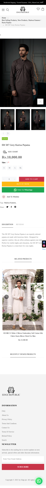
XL (21, 168)
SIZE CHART (13, 152)
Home (4, 18)
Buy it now (23, 184)
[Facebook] (11, 207)
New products (23, 20)
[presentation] (3, 133)
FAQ (3, 411)
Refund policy (7, 436)
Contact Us (5, 428)
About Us (5, 415)
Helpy (44, 249)
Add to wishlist (13, 197)
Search (4, 440)
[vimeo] (15, 207)
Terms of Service (8, 432)
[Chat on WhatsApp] (39, 481)
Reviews (20, 224)
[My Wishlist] (38, 10)
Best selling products (9, 20)
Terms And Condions (9, 423)
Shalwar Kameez (10, 203)
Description (7, 224)
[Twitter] (7, 207)
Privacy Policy (7, 419)
